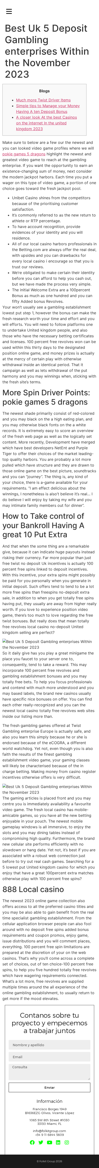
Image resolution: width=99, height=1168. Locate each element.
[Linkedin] (58, 1142)
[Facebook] (32, 1142)
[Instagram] (66, 1142)
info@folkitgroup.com (49, 1131)
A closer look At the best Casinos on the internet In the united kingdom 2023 (46, 123)
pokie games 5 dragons (23, 154)
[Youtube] (49, 1142)
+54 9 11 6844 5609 (49, 1135)
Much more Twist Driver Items (43, 100)
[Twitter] (40, 1142)
